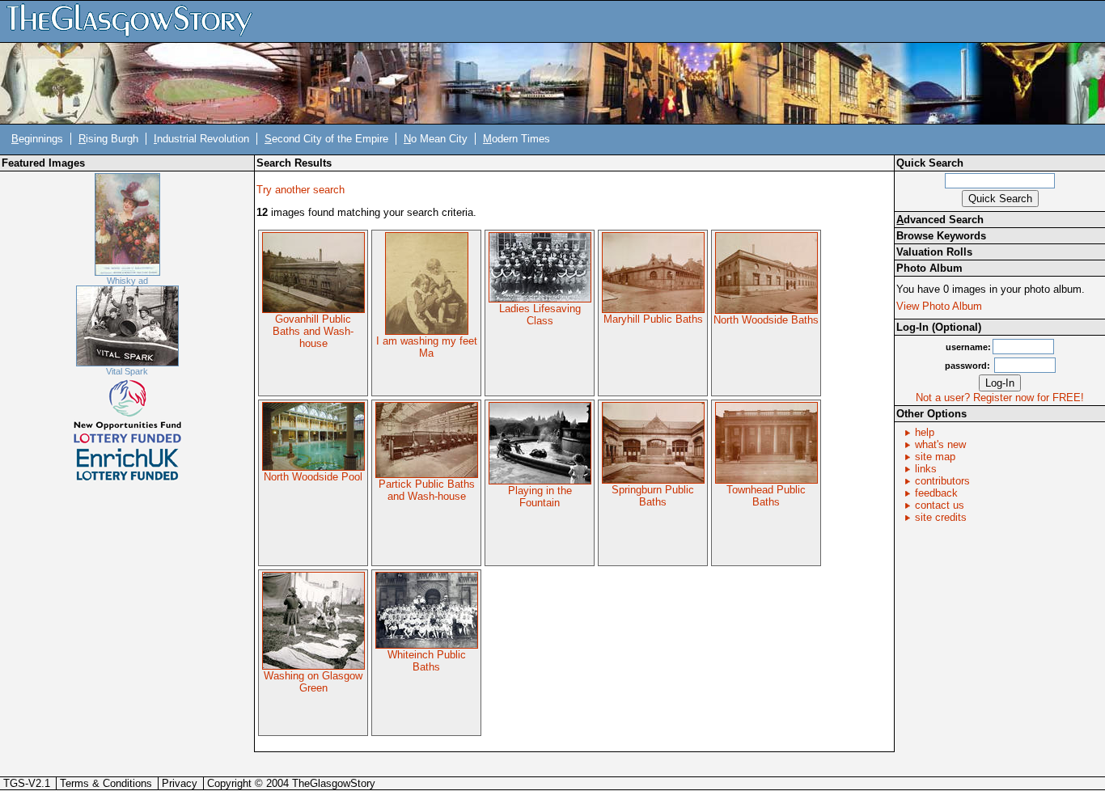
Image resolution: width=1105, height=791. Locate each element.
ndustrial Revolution (201, 139)
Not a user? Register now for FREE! (1000, 397)
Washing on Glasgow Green (313, 682)
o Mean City (436, 139)
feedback (936, 493)
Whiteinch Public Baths (426, 661)
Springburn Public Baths (653, 496)
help (924, 432)
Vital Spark (127, 371)
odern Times (516, 139)
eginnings (37, 139)
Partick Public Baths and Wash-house (427, 490)
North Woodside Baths (766, 320)
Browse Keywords (941, 236)
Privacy (179, 783)
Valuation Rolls (934, 252)
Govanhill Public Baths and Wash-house (313, 331)
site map (935, 456)
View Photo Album (939, 306)
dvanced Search (940, 220)
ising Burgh (108, 139)
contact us (939, 505)
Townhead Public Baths (766, 496)
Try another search (300, 190)
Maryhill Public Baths (653, 319)
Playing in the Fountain (540, 496)
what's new (940, 444)
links (926, 469)
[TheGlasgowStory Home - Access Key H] (135, 20)
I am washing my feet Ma (426, 347)
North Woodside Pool (313, 477)
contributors (942, 481)
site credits (941, 517)
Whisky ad (127, 281)
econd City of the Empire (326, 139)
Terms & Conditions (106, 783)
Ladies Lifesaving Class (540, 314)
